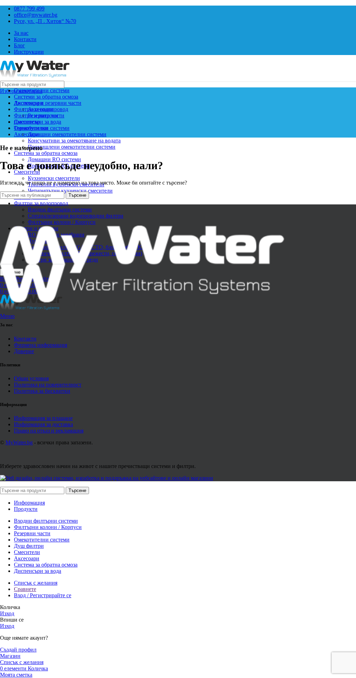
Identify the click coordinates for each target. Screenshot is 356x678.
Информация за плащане (43, 418)
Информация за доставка (43, 424)
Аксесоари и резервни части (47, 103)
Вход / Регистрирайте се (42, 595)
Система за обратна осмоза (46, 153)
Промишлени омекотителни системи (71, 147)
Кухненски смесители (54, 178)
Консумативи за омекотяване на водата (74, 140)
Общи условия (31, 378)
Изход (7, 613)
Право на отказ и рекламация (48, 431)
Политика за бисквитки (42, 391)
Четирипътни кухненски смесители (70, 191)
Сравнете (25, 589)
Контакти (25, 339)
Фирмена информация (40, 345)
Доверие (24, 351)
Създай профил (18, 650)
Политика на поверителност (47, 385)
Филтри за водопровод (41, 203)
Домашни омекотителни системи (67, 134)
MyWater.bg (19, 442)
